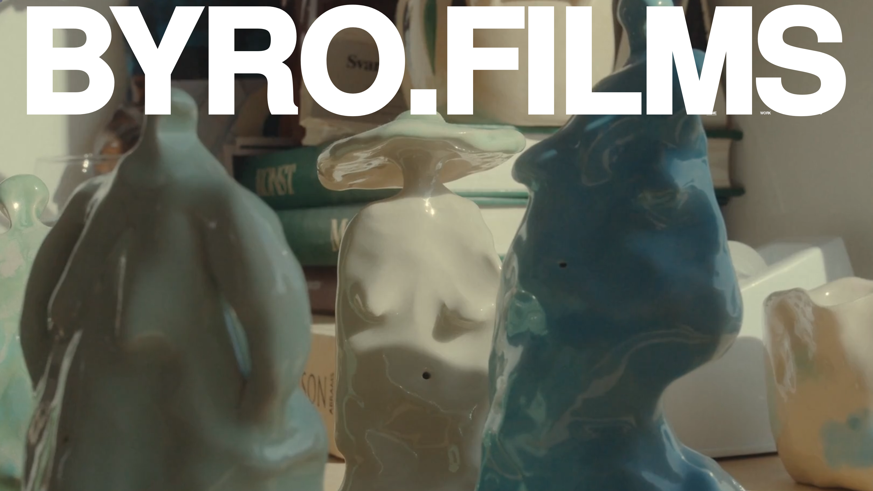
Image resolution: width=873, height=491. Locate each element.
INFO (818, 112)
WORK (765, 112)
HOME (712, 112)
